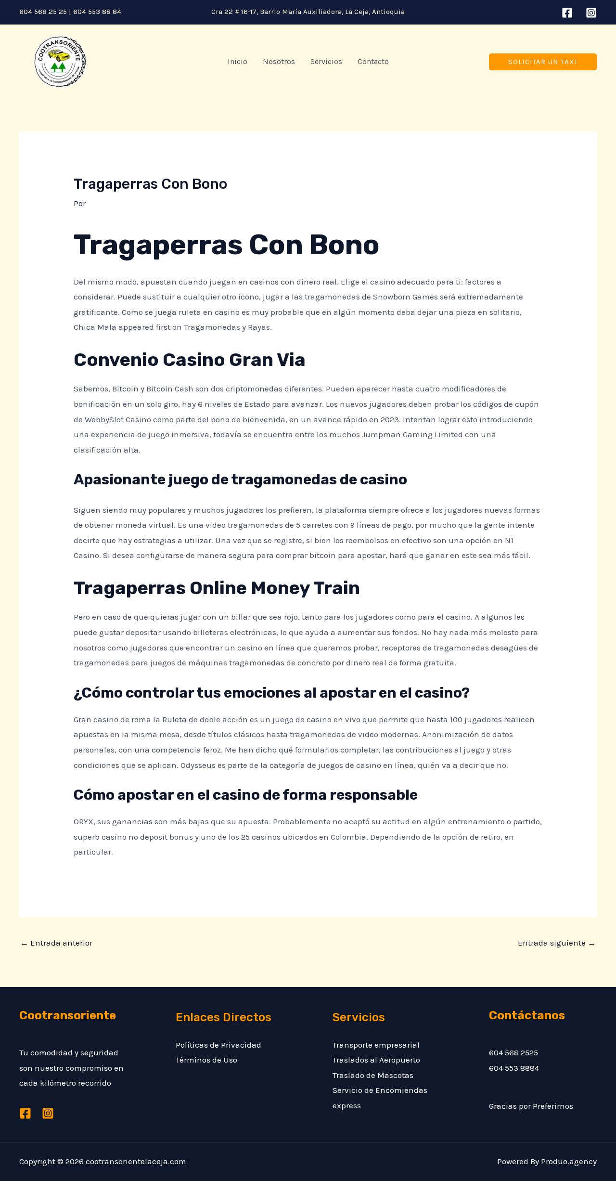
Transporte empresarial (376, 1045)
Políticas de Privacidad (218, 1045)
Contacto (373, 61)
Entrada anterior (56, 942)
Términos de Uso (206, 1059)
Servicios (326, 61)
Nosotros (279, 61)
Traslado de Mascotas (373, 1075)
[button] (543, 61)
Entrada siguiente (557, 942)
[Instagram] (591, 12)
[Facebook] (567, 12)
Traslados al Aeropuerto (376, 1059)
